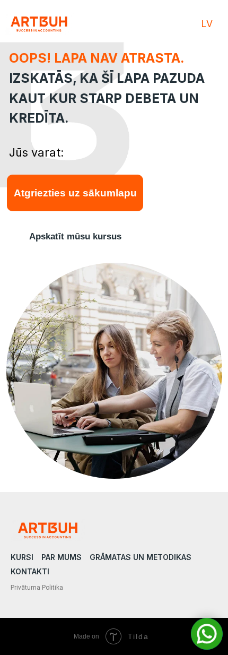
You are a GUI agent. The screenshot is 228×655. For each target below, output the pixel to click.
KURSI (22, 557)
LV (207, 23)
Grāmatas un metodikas (140, 557)
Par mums (61, 557)
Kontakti (30, 571)
